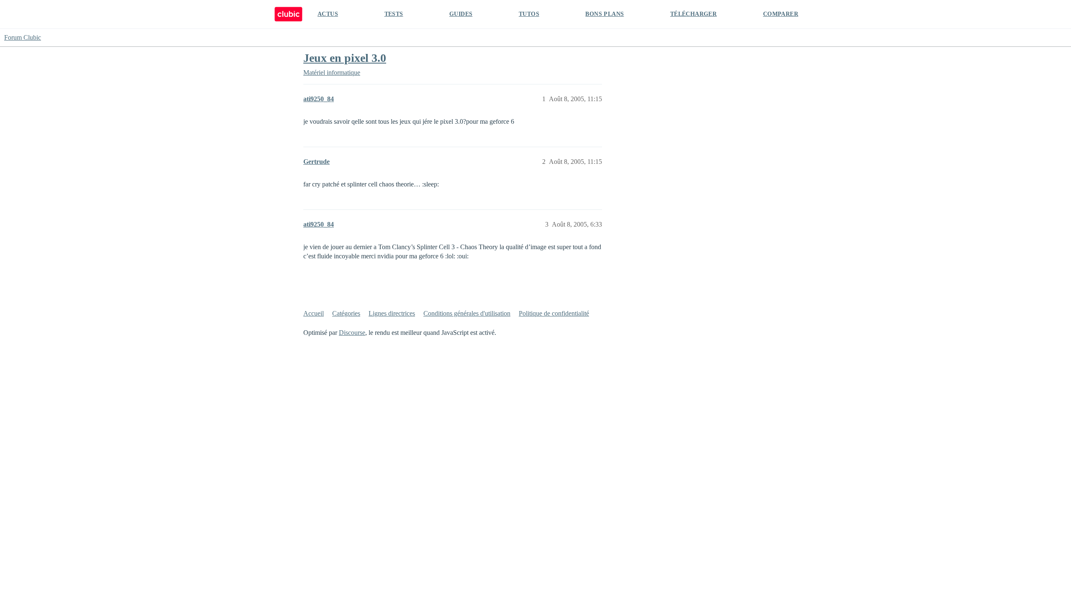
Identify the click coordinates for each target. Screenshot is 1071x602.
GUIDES (460, 14)
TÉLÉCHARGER (693, 14)
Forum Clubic (22, 37)
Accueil (313, 313)
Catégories (346, 313)
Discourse (352, 332)
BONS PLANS (604, 14)
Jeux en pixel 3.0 (344, 57)
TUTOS (529, 14)
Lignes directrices (392, 313)
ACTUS (328, 14)
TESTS (393, 14)
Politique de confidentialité (554, 313)
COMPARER (780, 14)
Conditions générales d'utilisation (466, 313)
